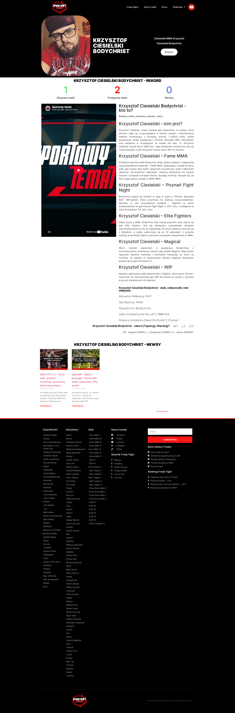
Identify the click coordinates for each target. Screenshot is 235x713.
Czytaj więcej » (46, 406)
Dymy (164, 7)
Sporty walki (150, 7)
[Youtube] (191, 7)
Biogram (169, 52)
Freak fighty (133, 7)
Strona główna (162, 411)
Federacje (178, 7)
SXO (190, 700)
